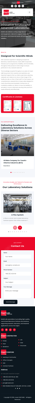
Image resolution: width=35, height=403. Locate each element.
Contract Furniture (8, 366)
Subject (6, 278)
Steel (4, 344)
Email (5, 261)
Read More (7, 166)
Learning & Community (9, 357)
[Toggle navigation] (30, 12)
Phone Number (8, 270)
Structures (23, 345)
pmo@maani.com (8, 383)
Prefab (5, 341)
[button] (11, 172)
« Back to (14, 2)
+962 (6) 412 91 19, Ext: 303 (10, 377)
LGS (21, 340)
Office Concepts (7, 360)
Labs (4, 363)
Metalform (6, 346)
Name (5, 252)
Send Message (10, 302)
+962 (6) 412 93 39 (8, 380)
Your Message (8, 287)
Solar (21, 343)
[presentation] (15, 228)
